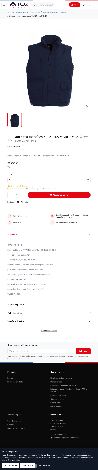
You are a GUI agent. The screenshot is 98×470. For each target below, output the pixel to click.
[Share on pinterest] (26, 202)
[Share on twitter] (22, 202)
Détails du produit (15, 304)
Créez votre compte (16, 428)
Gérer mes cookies (49, 330)
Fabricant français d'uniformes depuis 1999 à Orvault (68, 390)
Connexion (11, 424)
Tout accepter (10, 465)
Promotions (12, 378)
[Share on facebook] (18, 202)
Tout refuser (27, 465)
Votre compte (14, 414)
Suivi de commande (15, 421)
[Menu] (4, 4)
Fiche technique (14, 313)
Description (13, 234)
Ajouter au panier (59, 195)
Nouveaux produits (15, 382)
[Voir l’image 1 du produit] (14, 120)
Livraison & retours (16, 321)
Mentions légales (57, 382)
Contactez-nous (57, 399)
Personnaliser (45, 465)
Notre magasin (56, 406)
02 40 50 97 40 (60, 434)
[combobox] (43, 4)
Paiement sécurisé (58, 395)
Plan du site (55, 403)
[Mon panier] (90, 4)
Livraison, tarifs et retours (61, 378)
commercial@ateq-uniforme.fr (66, 437)
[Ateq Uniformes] (19, 5)
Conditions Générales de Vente (63, 385)
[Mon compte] (84, 4)
